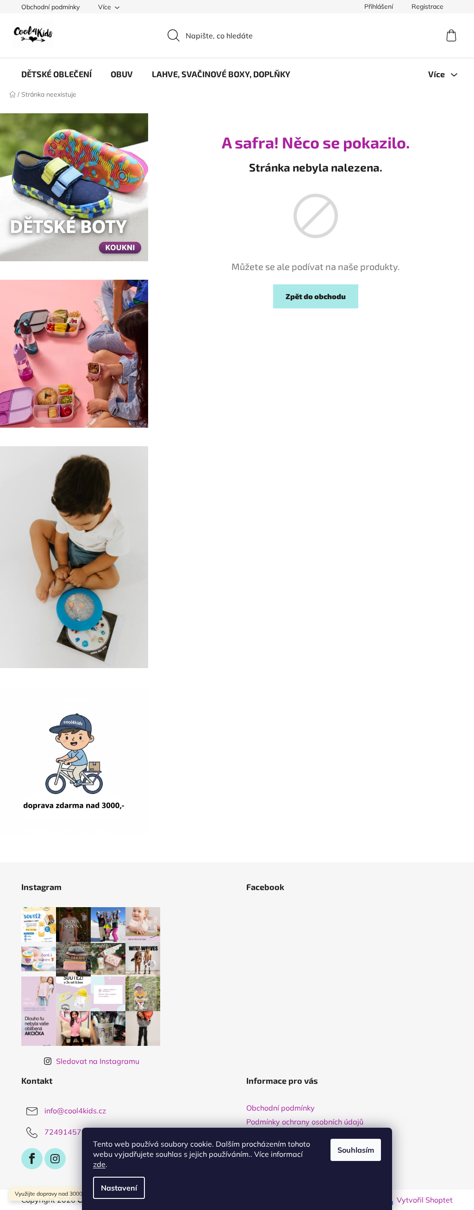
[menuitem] (56, 74)
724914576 (65, 1131)
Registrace (427, 6)
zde (99, 1164)
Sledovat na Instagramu (97, 1061)
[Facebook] (32, 1158)
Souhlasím (355, 1150)
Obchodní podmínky (50, 7)
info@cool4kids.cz (75, 1110)
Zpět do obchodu (316, 296)
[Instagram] (55, 1158)
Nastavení (119, 1187)
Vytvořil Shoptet (425, 1199)
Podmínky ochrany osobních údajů (304, 1121)
